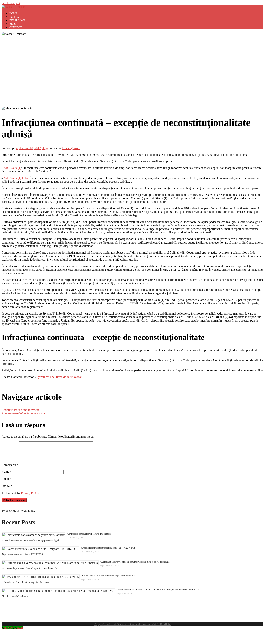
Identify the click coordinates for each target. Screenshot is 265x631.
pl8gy (45, 148)
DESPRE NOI (17, 20)
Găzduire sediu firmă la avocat (20, 410)
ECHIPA (14, 17)
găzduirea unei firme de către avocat (59, 377)
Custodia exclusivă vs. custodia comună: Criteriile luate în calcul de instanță (134, 561)
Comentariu (10, 464)
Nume (6, 471)
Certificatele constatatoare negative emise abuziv (89, 533)
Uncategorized (71, 148)
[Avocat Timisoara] (14, 6)
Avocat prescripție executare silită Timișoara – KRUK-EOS (108, 547)
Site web (7, 486)
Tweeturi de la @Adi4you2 (18, 510)
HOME (13, 13)
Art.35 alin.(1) (12, 168)
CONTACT (15, 27)
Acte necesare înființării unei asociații (24, 413)
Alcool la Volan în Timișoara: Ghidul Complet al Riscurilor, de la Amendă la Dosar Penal (158, 589)
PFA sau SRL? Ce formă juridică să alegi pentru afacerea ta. (108, 575)
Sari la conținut (11, 3)
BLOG (13, 24)
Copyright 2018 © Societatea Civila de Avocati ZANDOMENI (132, 624)
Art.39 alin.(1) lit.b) (16, 178)
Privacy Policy (30, 493)
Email (6, 478)
